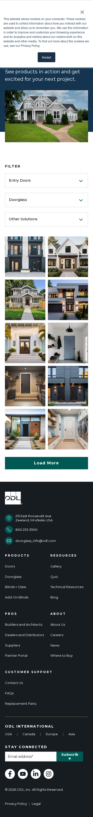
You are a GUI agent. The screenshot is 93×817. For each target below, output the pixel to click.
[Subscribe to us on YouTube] (23, 774)
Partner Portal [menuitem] (16, 655)
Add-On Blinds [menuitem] (16, 597)
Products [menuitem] (17, 555)
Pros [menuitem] (11, 614)
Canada (29, 734)
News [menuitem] (54, 645)
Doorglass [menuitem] (13, 576)
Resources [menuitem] (63, 555)
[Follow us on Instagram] (49, 774)
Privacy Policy (16, 804)
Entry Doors (20, 180)
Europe (52, 734)
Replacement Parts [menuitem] (20, 703)
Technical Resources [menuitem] (66, 587)
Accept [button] (46, 57)
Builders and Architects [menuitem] (23, 624)
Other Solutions (23, 219)
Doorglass (18, 199)
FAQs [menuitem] (9, 693)
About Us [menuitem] (57, 624)
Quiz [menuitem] (54, 576)
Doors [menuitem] (10, 566)
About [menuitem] (58, 614)
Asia (71, 734)
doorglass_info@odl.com (35, 541)
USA (8, 734)
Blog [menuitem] (54, 597)
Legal (36, 804)
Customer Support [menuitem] (29, 672)
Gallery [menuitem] (56, 566)
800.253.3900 (26, 530)
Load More (46, 463)
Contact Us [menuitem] (14, 682)
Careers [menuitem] (56, 635)
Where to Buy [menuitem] (61, 655)
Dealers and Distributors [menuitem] (24, 635)
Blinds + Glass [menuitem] (15, 587)
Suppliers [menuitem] (12, 645)
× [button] (82, 10)
